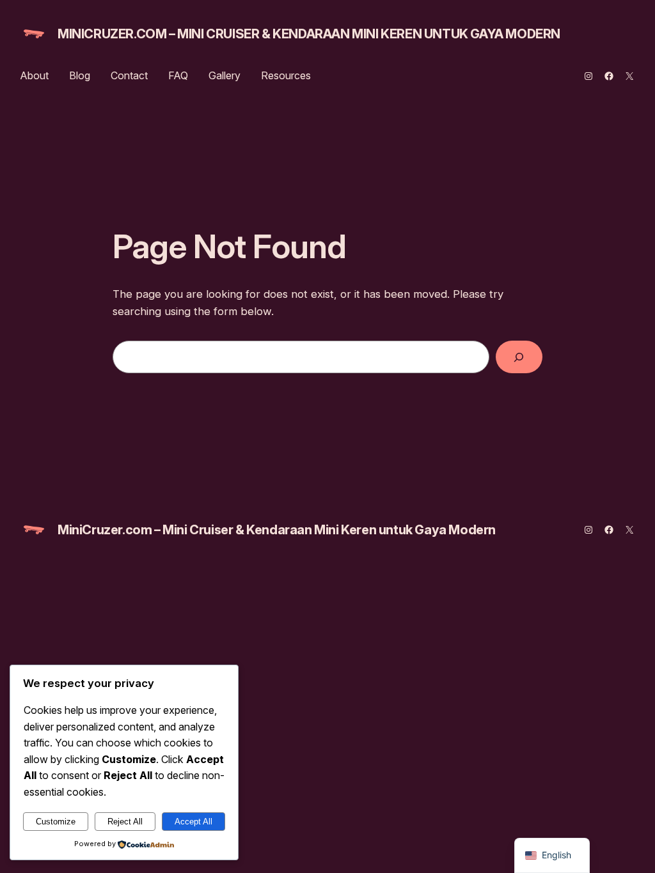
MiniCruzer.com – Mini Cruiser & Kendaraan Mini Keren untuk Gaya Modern (309, 34)
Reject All (125, 821)
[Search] (519, 357)
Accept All (193, 821)
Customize (55, 821)
